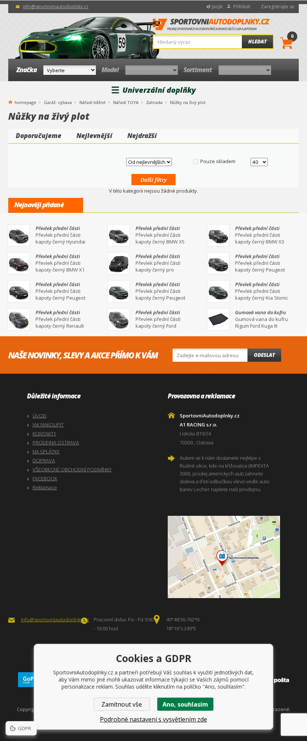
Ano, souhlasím (185, 704)
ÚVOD (39, 415)
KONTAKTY (44, 433)
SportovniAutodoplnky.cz (211, 26)
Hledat (257, 41)
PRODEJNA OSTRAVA (56, 442)
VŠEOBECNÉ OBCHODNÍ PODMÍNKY (72, 469)
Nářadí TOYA (126, 102)
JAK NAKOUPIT (48, 424)
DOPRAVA (44, 460)
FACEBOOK (45, 478)
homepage (25, 101)
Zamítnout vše (121, 704)
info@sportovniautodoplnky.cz (55, 6)
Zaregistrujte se (277, 6)
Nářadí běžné (92, 102)
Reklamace (45, 487)
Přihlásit (241, 6)
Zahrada (154, 102)
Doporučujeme (38, 135)
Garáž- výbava (58, 102)
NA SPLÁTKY (46, 451)
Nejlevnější (94, 135)
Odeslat (264, 355)
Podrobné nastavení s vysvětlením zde (153, 719)
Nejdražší (142, 135)
